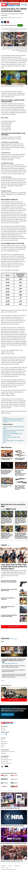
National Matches (6, 685)
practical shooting (7, 419)
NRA (17, 663)
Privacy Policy (3, 865)
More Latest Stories (17, 626)
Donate (16, 1)
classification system (10, 418)
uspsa (4, 418)
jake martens (18, 418)
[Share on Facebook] (2, 21)
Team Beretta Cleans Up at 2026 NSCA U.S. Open (9, 590)
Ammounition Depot (6, 663)
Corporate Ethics (17, 865)
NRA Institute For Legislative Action (8, 751)
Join (10, 1)
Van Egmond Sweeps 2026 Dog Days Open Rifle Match (9, 615)
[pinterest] (8, 21)
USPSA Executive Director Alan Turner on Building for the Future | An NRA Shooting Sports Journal (7, 535)
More (9, 545)
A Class (11, 420)
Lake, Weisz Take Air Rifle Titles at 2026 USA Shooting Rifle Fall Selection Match (14, 566)
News (2, 18)
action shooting (15, 419)
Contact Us (3, 728)
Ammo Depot (13, 663)
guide (22, 418)
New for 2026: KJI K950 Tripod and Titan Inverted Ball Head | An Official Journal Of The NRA (13, 666)
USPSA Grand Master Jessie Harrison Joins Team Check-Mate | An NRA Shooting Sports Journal (6, 521)
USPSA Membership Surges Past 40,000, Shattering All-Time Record (13, 431)
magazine (8, 413)
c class (18, 420)
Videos (2, 747)
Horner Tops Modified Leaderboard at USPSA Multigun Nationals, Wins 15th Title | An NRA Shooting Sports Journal (21, 535)
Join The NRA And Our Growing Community (12, 826)
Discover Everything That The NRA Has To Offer (13, 843)
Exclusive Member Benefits (6, 759)
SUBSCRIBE (7, 714)
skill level (5, 422)
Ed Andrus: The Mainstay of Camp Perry (8, 598)
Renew (13, 1)
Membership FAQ (4, 761)
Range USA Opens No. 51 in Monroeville (8, 607)
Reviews (2, 745)
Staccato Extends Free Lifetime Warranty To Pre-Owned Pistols (8, 581)
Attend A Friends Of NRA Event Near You (12, 861)
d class (21, 420)
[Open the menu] (25, 4)
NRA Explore (3, 753)
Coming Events (4, 741)
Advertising (3, 730)
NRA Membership (4, 758)
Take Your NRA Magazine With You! (10, 808)
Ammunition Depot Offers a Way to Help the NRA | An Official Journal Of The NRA (14, 660)
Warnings (2, 867)
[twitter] (5, 21)
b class (14, 420)
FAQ (7, 867)
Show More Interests (17, 700)
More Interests (13, 638)
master (7, 420)
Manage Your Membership (6, 763)
